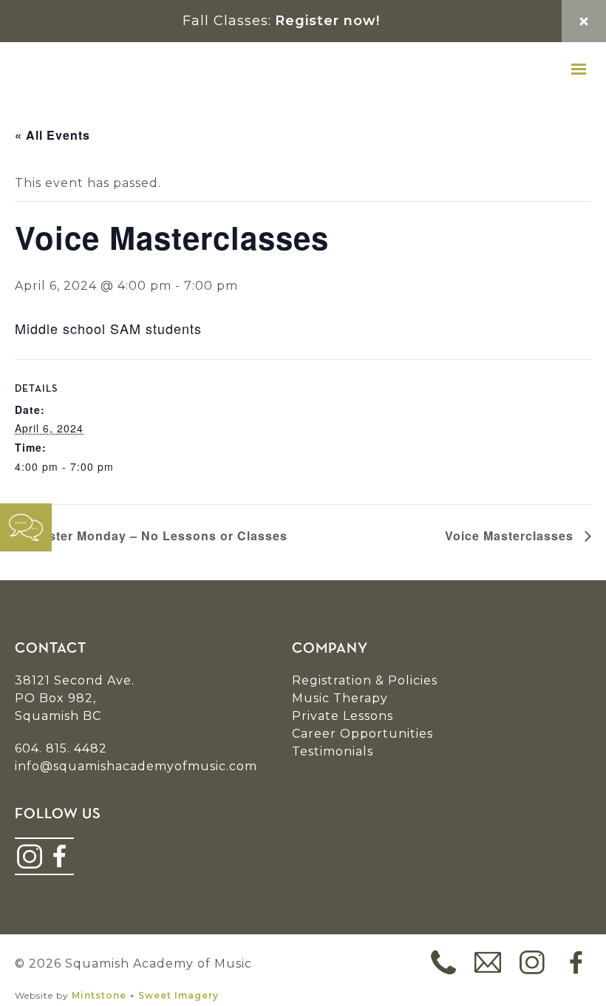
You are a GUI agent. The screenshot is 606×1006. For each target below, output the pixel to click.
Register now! (327, 21)
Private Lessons (342, 716)
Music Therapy (340, 698)
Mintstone (99, 995)
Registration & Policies (365, 680)
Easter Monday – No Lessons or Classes (158, 535)
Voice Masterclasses (511, 535)
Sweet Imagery (178, 995)
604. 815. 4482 (61, 748)
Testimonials (332, 751)
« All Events (52, 134)
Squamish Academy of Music (103, 69)
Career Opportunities (362, 734)
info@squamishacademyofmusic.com (136, 766)
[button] (578, 69)
